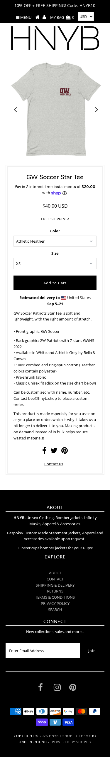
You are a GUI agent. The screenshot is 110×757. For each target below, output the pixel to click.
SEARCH (55, 609)
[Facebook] (40, 688)
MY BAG (62, 17)
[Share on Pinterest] (64, 451)
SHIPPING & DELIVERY (55, 585)
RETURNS (55, 591)
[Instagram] (57, 688)
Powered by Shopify (72, 742)
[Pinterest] (72, 688)
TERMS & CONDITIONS (55, 597)
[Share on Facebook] (44, 451)
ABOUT (55, 572)
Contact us (53, 463)
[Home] (37, 17)
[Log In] (44, 17)
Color (55, 231)
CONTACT (55, 579)
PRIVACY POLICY (55, 603)
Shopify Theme (76, 735)
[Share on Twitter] (53, 451)
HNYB (54, 735)
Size (55, 253)
